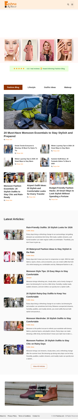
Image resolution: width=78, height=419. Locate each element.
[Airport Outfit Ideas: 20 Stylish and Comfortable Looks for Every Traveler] (37, 177)
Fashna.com (60, 416)
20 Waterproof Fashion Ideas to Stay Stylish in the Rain (48, 250)
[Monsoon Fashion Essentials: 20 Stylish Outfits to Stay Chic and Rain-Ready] (14, 177)
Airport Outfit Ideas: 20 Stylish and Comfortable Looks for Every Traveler (36, 189)
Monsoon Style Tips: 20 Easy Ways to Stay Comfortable (47, 273)
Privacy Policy (12, 416)
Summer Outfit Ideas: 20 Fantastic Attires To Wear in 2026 (61, 161)
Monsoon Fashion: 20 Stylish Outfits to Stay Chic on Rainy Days (47, 342)
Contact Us (36, 416)
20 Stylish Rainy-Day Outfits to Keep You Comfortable (46, 295)
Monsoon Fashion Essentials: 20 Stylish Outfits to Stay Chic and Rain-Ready (13, 191)
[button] (68, 4)
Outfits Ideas (30, 230)
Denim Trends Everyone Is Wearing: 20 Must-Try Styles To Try (26, 148)
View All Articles (39, 366)
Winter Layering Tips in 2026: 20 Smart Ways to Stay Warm (62, 147)
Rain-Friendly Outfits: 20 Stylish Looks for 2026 (49, 227)
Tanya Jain (9, 139)
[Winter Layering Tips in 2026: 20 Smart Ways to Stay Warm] (44, 149)
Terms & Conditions (25, 416)
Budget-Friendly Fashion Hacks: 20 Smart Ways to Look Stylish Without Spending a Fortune (61, 192)
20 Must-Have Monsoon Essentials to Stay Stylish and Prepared (38, 134)
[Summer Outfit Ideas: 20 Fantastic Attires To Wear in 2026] (44, 162)
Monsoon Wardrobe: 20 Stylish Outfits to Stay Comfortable (48, 320)
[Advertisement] (39, 23)
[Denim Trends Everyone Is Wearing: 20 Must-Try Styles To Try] (8, 149)
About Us (3, 416)
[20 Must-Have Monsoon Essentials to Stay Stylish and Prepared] (39, 111)
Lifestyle (28, 277)
